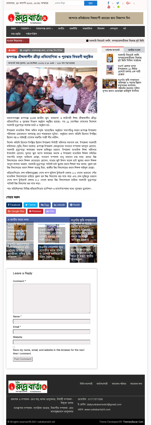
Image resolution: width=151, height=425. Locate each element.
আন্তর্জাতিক (87, 28)
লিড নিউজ (58, 50)
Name (17, 316)
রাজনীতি (73, 28)
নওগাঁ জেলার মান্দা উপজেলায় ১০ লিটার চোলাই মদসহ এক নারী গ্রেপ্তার (51, 235)
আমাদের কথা (136, 383)
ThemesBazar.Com (133, 421)
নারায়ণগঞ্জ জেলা (43, 28)
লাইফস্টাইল (31, 33)
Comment (19, 281)
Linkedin (60, 204)
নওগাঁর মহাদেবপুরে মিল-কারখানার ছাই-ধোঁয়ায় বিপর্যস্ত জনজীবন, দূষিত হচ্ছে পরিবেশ (19, 250)
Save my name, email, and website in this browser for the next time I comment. (48, 351)
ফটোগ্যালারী (102, 383)
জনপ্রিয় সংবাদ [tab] (134, 50)
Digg (46, 204)
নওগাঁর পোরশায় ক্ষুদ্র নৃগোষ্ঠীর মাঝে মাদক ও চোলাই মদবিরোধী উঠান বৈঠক (51, 252)
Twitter (32, 204)
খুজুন (90, 3)
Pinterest (36, 211)
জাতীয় (61, 28)
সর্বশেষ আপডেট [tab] (113, 50)
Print (51, 211)
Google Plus (17, 211)
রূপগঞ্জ (49, 50)
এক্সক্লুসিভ (27, 50)
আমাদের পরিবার (119, 383)
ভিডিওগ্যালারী (86, 383)
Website (17, 337)
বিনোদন (101, 28)
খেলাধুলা (114, 28)
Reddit (76, 204)
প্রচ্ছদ (13, 28)
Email (17, 326)
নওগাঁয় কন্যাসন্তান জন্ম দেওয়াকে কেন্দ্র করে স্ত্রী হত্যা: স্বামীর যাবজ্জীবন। (82, 254)
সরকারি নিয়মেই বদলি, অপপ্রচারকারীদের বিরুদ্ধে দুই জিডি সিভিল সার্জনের (17, 231)
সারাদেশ (25, 28)
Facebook (14, 204)
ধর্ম (124, 28)
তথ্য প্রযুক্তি (16, 33)
